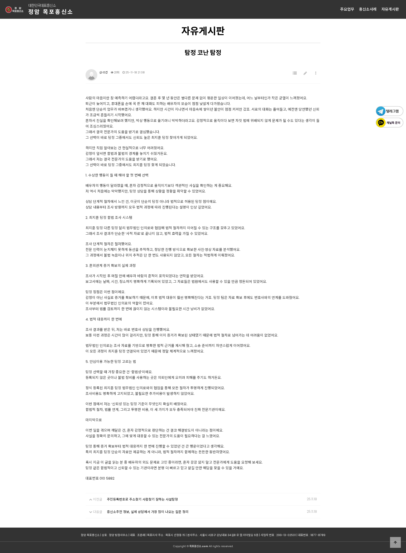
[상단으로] (395, 542)
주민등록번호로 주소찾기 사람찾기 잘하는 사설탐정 (142, 499)
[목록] (294, 73)
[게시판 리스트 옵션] (316, 73)
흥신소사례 (368, 9)
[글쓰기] (305, 73)
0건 (105, 72)
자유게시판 (390, 9)
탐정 (111, 137)
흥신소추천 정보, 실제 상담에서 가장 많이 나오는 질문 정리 (147, 511)
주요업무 (347, 9)
